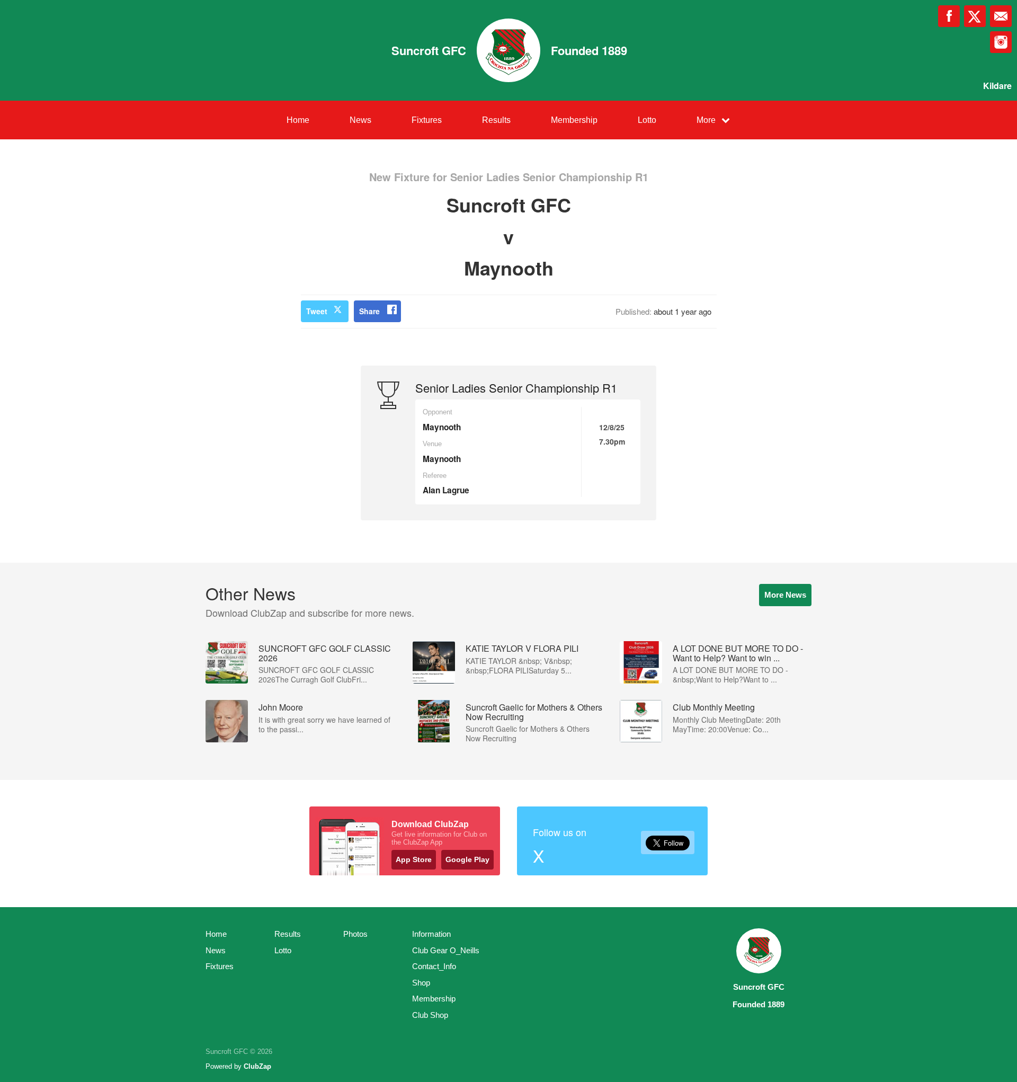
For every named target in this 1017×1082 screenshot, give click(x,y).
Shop (421, 982)
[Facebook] (949, 16)
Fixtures (427, 120)
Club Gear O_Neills (445, 950)
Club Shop (430, 1014)
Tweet (316, 311)
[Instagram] (1001, 42)
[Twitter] (975, 16)
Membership (574, 120)
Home (298, 120)
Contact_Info (434, 966)
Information (431, 933)
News (360, 120)
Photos (355, 933)
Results (496, 120)
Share (369, 311)
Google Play (467, 859)
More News (785, 594)
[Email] (1001, 16)
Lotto (647, 120)
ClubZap (257, 1066)
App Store (414, 859)
